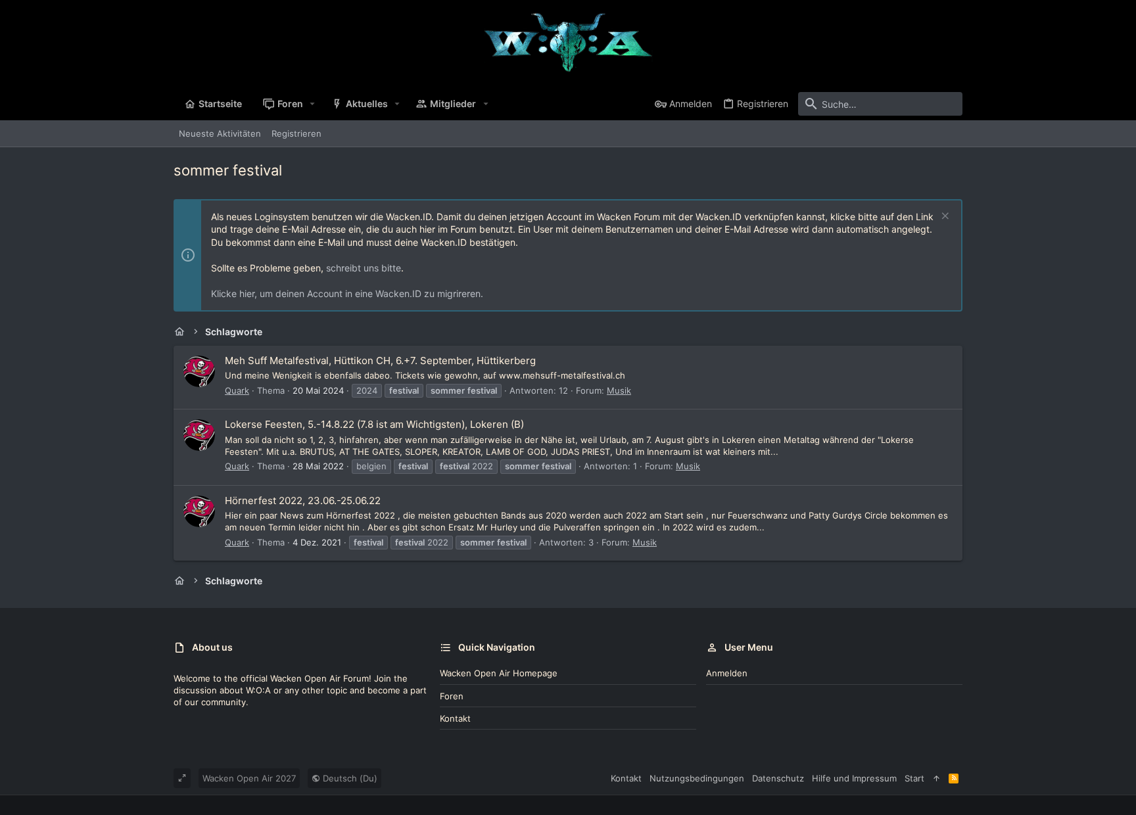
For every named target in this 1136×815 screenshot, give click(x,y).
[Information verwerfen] (943, 217)
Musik (619, 390)
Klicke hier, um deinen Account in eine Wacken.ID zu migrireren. (347, 293)
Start (914, 778)
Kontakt (455, 718)
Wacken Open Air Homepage (498, 673)
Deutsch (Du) (348, 778)
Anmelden (726, 673)
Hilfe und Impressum (854, 778)
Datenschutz (778, 778)
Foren (451, 696)
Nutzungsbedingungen (697, 778)
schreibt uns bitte (363, 267)
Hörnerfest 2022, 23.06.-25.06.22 (303, 500)
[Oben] (936, 778)
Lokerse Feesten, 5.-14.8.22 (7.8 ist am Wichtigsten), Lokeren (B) (374, 424)
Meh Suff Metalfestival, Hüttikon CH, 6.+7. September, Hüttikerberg (380, 360)
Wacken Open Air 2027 (249, 778)
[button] (312, 104)
